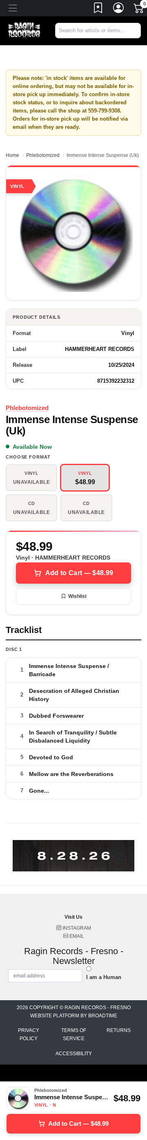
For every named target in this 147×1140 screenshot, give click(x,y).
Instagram (76, 928)
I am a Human (103, 977)
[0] (139, 10)
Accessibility (74, 1053)
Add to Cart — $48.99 (79, 572)
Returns (119, 1030)
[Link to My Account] (119, 9)
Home (12, 155)
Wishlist (77, 596)
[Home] (24, 30)
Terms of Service (73, 1034)
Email (76, 936)
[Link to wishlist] (98, 9)
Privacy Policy (28, 1034)
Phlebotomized (43, 155)
